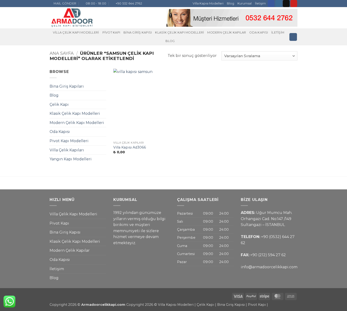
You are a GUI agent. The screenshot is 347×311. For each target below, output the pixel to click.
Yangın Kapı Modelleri (71, 159)
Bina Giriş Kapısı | (232, 304)
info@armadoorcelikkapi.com (269, 267)
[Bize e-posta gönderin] (286, 3)
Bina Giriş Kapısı (137, 32)
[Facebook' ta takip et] (271, 3)
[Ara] (293, 37)
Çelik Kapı (59, 104)
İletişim (260, 3)
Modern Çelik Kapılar (226, 32)
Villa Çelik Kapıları (67, 150)
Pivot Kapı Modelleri (69, 141)
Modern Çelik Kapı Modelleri (77, 122)
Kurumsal (244, 3)
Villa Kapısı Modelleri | (177, 304)
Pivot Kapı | (258, 304)
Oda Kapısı (258, 32)
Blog (230, 3)
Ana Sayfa (62, 53)
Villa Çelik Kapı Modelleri (76, 32)
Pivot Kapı (111, 32)
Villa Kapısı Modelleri (208, 3)
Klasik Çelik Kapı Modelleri (179, 32)
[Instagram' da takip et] (278, 3)
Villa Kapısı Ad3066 (129, 147)
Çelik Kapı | (206, 304)
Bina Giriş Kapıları (67, 86)
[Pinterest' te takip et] (293, 3)
